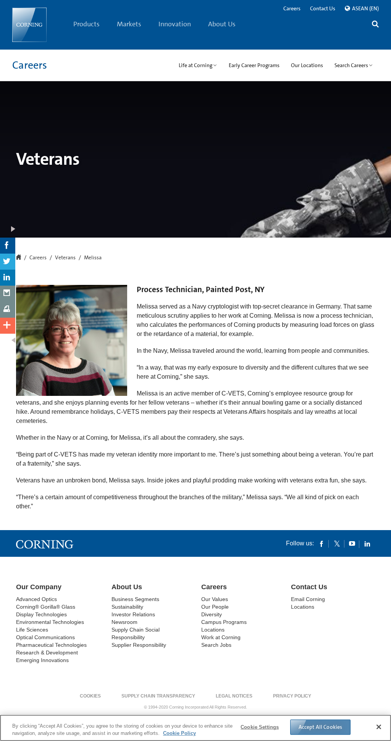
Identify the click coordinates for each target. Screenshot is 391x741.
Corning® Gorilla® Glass (45, 607)
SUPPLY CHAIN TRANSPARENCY (158, 696)
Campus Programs (224, 622)
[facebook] (321, 543)
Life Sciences (32, 630)
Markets (129, 24)
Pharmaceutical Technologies (51, 645)
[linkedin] (367, 543)
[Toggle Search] (375, 25)
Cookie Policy (179, 733)
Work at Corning (221, 637)
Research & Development (47, 652)
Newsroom (124, 622)
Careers (292, 8)
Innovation (174, 24)
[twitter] (337, 543)
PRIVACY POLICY (292, 696)
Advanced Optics (36, 599)
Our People (215, 607)
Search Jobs (216, 645)
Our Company (38, 587)
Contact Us (322, 8)
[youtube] (352, 543)
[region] (195, 728)
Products (86, 24)
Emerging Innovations (42, 660)
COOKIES (90, 696)
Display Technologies (41, 614)
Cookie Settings (260, 727)
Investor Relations (133, 614)
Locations (213, 630)
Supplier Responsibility (138, 645)
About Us (222, 24)
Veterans (65, 258)
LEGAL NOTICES (234, 696)
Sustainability (127, 607)
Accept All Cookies (321, 726)
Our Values (214, 599)
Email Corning (308, 599)
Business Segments (135, 599)
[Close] (378, 726)
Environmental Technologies (50, 622)
